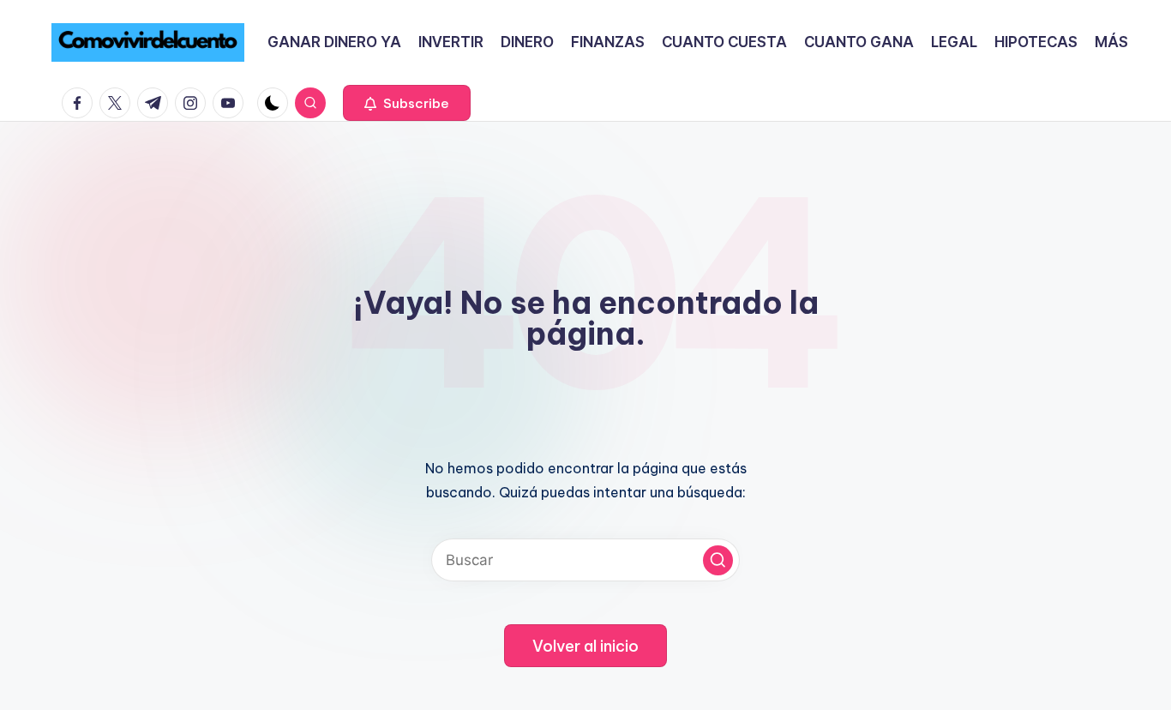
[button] (407, 103)
